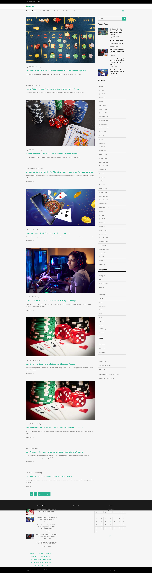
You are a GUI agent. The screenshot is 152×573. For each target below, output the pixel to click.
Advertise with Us (104, 361)
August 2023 (102, 211)
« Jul (109, 536)
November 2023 (103, 200)
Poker (101, 317)
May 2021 (102, 264)
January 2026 (103, 113)
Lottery (101, 310)
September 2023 (104, 207)
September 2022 (104, 249)
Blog (100, 279)
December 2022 (103, 238)
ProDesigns (123, 570)
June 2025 (102, 139)
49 (40, 494)
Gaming (38, 67)
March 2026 (102, 105)
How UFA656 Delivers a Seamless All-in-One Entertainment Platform (52, 89)
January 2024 (103, 192)
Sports (101, 325)
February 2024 (103, 188)
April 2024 (102, 181)
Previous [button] (122, 11)
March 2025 (102, 151)
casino (36, 229)
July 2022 (101, 257)
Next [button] (123, 11)
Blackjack (102, 276)
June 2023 (102, 219)
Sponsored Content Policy (106, 378)
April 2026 (102, 101)
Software (101, 321)
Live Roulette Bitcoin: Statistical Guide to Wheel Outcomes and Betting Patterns (57, 70)
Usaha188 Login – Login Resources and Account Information (49, 233)
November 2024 (103, 166)
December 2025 (103, 116)
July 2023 (101, 215)
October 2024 (103, 169)
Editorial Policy (103, 370)
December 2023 (103, 196)
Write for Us (102, 357)
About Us (101, 348)
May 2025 (102, 143)
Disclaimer (102, 352)
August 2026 (102, 86)
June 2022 (102, 260)
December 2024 (103, 162)
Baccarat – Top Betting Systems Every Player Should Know (49, 476)
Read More (29, 182)
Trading (101, 332)
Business (101, 287)
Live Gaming (37, 360)
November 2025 (103, 120)
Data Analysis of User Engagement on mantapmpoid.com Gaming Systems (54, 452)
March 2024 (102, 185)
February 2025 (103, 154)
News (100, 313)
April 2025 (102, 147)
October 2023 (103, 204)
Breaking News (38, 168)
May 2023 (102, 222)
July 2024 (101, 173)
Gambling (102, 294)
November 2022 (103, 241)
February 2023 (103, 230)
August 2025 (102, 132)
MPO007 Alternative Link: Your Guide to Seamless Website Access (59, 11)
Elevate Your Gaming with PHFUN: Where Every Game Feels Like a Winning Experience (59, 172)
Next (46, 494)
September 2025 (104, 128)
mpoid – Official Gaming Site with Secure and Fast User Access (50, 364)
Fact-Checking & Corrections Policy (109, 374)
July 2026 (101, 90)
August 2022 (102, 253)
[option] (83, 11)
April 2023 (102, 226)
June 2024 (102, 177)
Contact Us (102, 344)
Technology (39, 150)
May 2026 (102, 98)
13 (110, 521)
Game (101, 298)
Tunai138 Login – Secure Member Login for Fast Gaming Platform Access (54, 427)
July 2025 (101, 135)
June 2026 (102, 94)
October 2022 (103, 245)
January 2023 (103, 234)
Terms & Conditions (105, 365)
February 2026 (103, 109)
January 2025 (103, 158)
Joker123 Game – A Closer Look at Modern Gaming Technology (51, 301)
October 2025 (103, 124)
